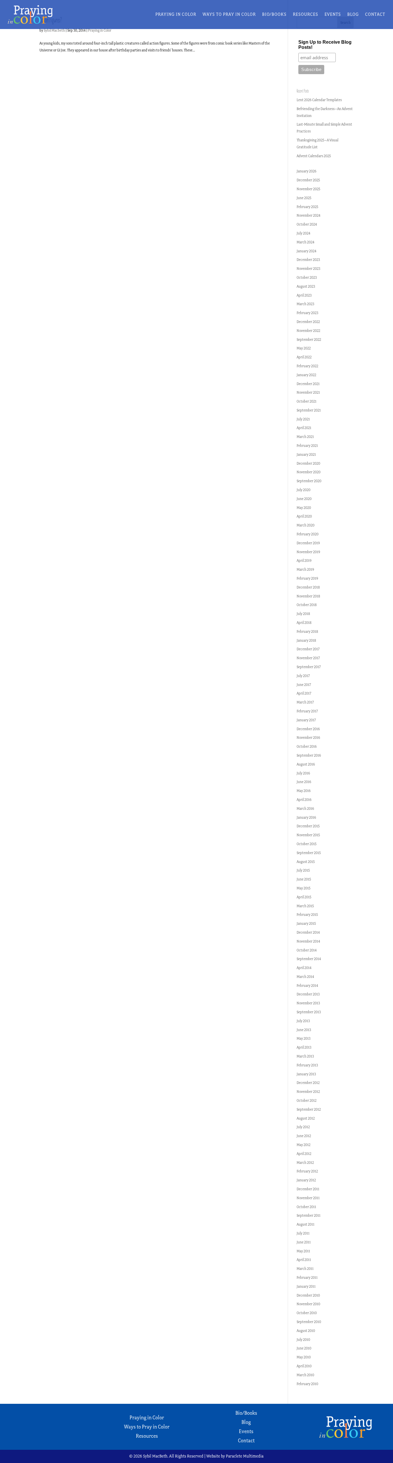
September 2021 (309, 410)
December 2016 (308, 729)
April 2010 (304, 1366)
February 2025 (307, 207)
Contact (375, 14)
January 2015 (306, 923)
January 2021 (306, 454)
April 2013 (304, 1047)
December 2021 (308, 384)
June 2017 (304, 685)
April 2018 (304, 622)
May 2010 (304, 1357)
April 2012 (304, 1153)
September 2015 (309, 853)
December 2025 (308, 180)
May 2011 (303, 1251)
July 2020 (303, 490)
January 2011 (306, 1286)
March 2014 (305, 976)
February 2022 (307, 366)
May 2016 (304, 791)
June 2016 (304, 782)
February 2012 (307, 1171)
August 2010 (306, 1331)
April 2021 (304, 428)
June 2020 (304, 499)
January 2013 (306, 1074)
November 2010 (308, 1304)
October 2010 (307, 1313)
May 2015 (303, 888)
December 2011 (308, 1189)
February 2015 (307, 914)
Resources (305, 14)
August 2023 (306, 286)
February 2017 (307, 711)
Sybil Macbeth (54, 30)
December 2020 (308, 463)
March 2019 (305, 569)
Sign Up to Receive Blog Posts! (325, 45)
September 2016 (309, 755)
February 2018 (307, 631)
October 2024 (307, 224)
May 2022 (304, 348)
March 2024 (305, 242)
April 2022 (304, 357)
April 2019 (304, 560)
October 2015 (306, 844)
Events (333, 14)
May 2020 (304, 507)
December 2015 (308, 826)
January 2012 (306, 1180)
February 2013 (307, 1065)
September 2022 (309, 339)
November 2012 (308, 1091)
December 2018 (308, 587)
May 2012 (303, 1145)
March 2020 (305, 525)
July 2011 (303, 1233)
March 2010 (305, 1375)
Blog (353, 14)
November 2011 (308, 1198)
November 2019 (308, 552)
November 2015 (308, 835)
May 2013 (303, 1038)
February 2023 (307, 313)
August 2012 (306, 1118)
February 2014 (307, 985)
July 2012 (303, 1127)
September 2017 (309, 667)
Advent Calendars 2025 (314, 156)
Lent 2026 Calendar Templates (319, 100)
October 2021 (306, 401)
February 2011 (307, 1277)
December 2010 (308, 1295)
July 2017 (303, 676)
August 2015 (306, 862)
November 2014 (308, 941)
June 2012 (304, 1136)
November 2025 (308, 189)
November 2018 (308, 596)
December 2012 (308, 1083)
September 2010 (309, 1322)
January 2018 (306, 640)
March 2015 (305, 906)
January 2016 (306, 817)
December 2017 (308, 649)
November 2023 (308, 268)
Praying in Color (175, 14)
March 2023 (305, 304)
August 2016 (306, 764)
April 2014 (304, 968)
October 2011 (306, 1207)
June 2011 (304, 1242)
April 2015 (304, 897)
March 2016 (305, 808)
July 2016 (303, 773)
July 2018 (303, 614)
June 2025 (304, 198)
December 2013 (308, 994)
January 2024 (306, 251)
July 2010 (303, 1339)
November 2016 (308, 737)
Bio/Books (274, 14)
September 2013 (309, 1012)
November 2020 (308, 472)
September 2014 (309, 959)
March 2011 (305, 1268)
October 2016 (307, 746)
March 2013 (305, 1056)
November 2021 (308, 392)
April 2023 (304, 295)
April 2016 (304, 799)
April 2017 (304, 693)
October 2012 (306, 1100)
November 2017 (308, 658)
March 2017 (305, 702)
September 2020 (309, 481)
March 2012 (305, 1162)
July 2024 (303, 233)
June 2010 (304, 1348)
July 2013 (303, 1021)
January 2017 (306, 720)
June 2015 (304, 879)
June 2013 (304, 1030)
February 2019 (307, 578)
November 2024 (308, 215)
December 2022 (308, 322)
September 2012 (309, 1109)
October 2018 (307, 605)
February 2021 (307, 445)
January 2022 (306, 375)
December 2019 (308, 543)
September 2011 (308, 1215)
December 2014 (308, 932)
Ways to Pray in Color (229, 14)
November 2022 (308, 330)
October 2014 (307, 950)
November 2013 (308, 1003)
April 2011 (304, 1260)
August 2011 (305, 1224)
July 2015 (303, 870)
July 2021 (303, 419)
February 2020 (307, 534)
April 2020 (304, 516)
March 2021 (305, 437)
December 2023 (308, 259)
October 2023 (307, 277)
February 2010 (307, 1384)
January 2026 (306, 171)
